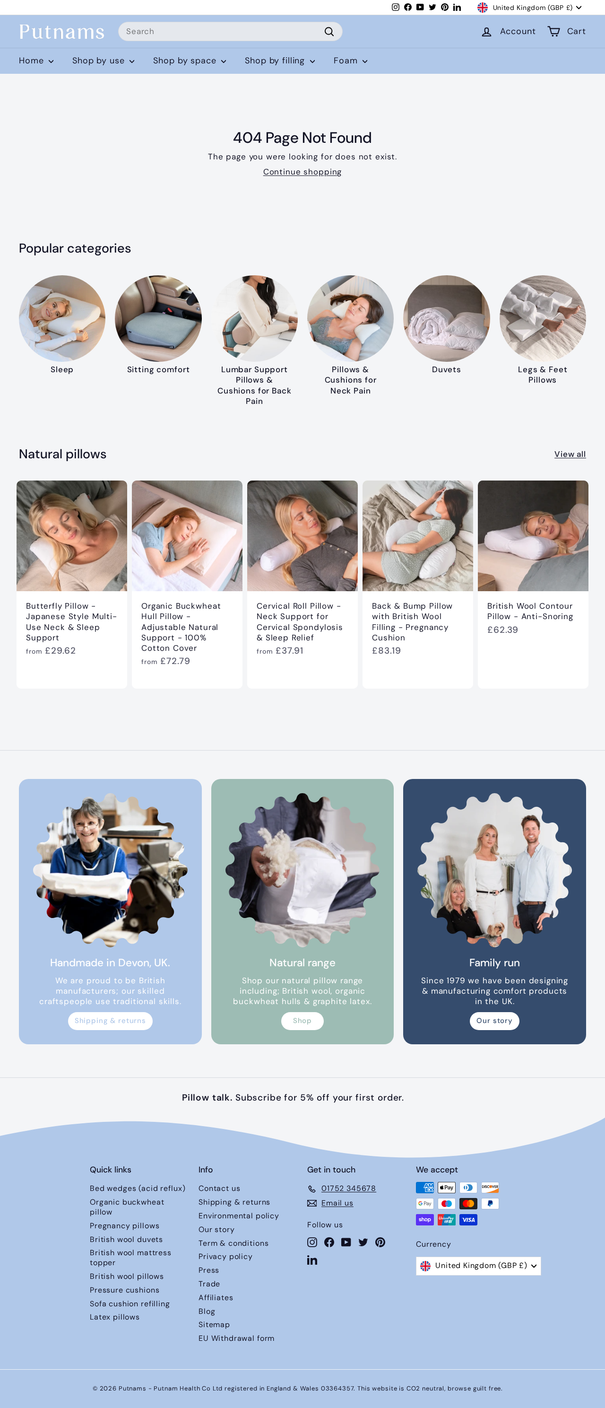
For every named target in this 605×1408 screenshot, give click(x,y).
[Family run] (494, 870)
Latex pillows (115, 1317)
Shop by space (186, 60)
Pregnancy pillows (124, 1226)
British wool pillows (127, 1276)
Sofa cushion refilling (130, 1304)
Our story (494, 1020)
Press (209, 1270)
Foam (347, 60)
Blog (207, 1311)
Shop (302, 1020)
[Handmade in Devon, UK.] (110, 870)
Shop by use (99, 60)
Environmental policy (239, 1216)
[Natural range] (302, 870)
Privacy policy (226, 1256)
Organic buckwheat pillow (127, 1207)
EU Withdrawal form (237, 1338)
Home (32, 60)
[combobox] (230, 31)
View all (570, 454)
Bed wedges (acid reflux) (137, 1188)
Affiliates (216, 1298)
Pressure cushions (124, 1290)
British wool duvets (126, 1239)
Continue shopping (302, 171)
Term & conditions (233, 1243)
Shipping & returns (110, 1020)
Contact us (220, 1188)
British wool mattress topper (131, 1258)
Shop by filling (276, 60)
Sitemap (214, 1324)
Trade (209, 1284)
